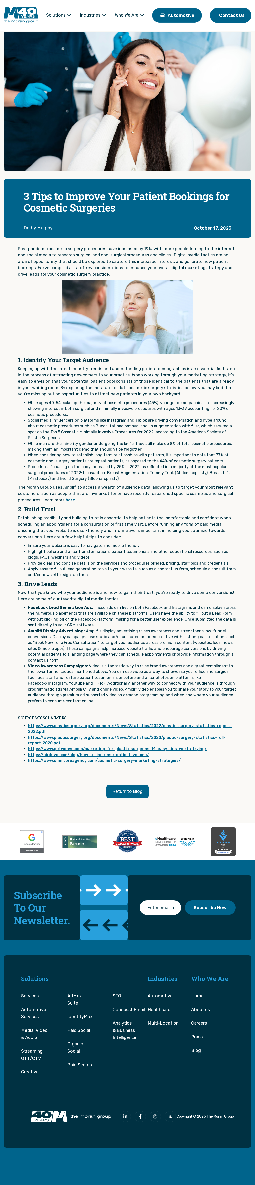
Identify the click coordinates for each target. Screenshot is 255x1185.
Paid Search (79, 1065)
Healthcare (159, 1009)
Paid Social (78, 1030)
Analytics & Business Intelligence (124, 1030)
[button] (58, 15)
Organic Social (75, 1047)
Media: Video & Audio (34, 1034)
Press (197, 1036)
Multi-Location (163, 1023)
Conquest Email (129, 1009)
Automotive (160, 996)
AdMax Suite (74, 999)
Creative (30, 1072)
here (70, 499)
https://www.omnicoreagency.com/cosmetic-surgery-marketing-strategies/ (104, 760)
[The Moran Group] (70, 1117)
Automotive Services (33, 1013)
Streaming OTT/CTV (32, 1054)
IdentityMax (80, 1016)
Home (197, 996)
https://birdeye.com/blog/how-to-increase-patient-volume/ (88, 754)
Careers (199, 1023)
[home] (21, 15)
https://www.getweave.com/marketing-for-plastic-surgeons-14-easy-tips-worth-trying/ (117, 748)
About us (200, 1009)
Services (30, 996)
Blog (196, 1050)
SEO (117, 996)
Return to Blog (127, 791)
